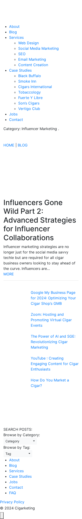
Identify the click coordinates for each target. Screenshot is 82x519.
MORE (8, 274)
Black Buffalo (29, 75)
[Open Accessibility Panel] (2, 515)
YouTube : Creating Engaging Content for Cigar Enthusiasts (55, 363)
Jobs (13, 114)
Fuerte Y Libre (30, 97)
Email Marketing (32, 59)
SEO (22, 54)
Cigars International (35, 86)
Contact (16, 119)
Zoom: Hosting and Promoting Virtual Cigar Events (51, 320)
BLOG (23, 145)
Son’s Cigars (28, 103)
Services (16, 37)
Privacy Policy (12, 502)
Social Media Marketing (38, 48)
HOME (8, 145)
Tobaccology (29, 92)
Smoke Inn (27, 81)
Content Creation (33, 65)
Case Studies (20, 70)
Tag (16, 454)
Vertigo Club (29, 108)
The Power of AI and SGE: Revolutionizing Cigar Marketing (53, 341)
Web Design (28, 43)
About (14, 26)
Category (18, 441)
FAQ (12, 492)
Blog (13, 32)
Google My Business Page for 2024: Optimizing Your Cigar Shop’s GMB (53, 298)
